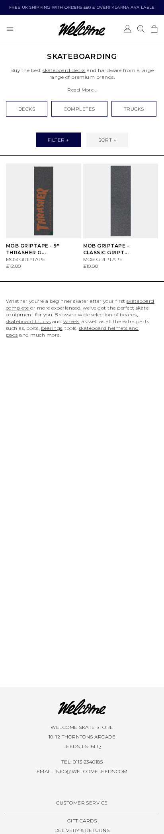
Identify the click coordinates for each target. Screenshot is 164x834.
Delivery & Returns (82, 830)
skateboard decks (64, 70)
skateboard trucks (28, 321)
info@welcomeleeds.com (91, 771)
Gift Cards (82, 821)
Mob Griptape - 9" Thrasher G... (32, 249)
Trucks (134, 109)
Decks (26, 109)
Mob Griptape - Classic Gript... (106, 249)
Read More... (82, 90)
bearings (51, 328)
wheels (71, 321)
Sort (105, 140)
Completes (79, 109)
